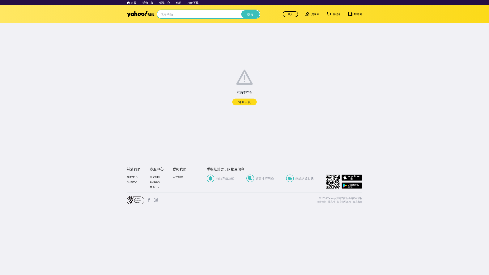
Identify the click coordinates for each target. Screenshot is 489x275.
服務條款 (321, 201)
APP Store (352, 178)
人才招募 (178, 177)
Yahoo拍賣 (141, 14)
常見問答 (155, 177)
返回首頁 (244, 102)
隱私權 (331, 201)
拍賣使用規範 (344, 201)
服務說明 (132, 182)
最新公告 (155, 187)
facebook (149, 200)
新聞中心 (132, 177)
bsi (135, 200)
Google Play (352, 185)
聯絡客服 (155, 182)
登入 (290, 14)
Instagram (155, 200)
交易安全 (357, 201)
